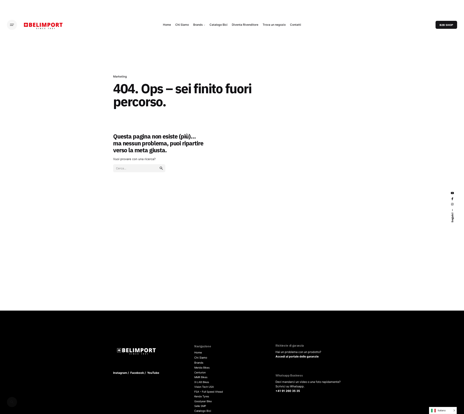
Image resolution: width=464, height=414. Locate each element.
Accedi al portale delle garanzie (297, 356)
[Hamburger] (12, 25)
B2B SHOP (446, 25)
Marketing (120, 76)
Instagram (120, 373)
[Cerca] (12, 402)
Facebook (137, 373)
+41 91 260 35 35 (288, 391)
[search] (161, 168)
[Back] (12, 62)
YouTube (153, 373)
